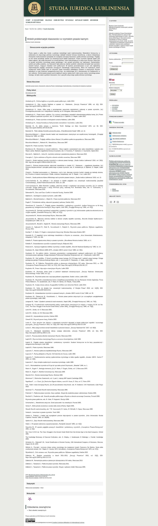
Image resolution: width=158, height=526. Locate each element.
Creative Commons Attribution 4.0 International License (68, 522)
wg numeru (115, 105)
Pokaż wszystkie (119, 122)
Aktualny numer (82, 20)
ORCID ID (112, 27)
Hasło (111, 63)
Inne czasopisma (117, 110)
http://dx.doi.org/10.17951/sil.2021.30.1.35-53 (41, 475)
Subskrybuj (115, 190)
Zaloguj (48, 20)
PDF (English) (30, 92)
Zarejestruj (59, 20)
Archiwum (94, 20)
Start (28, 20)
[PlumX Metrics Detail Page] (29, 498)
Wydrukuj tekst (116, 133)
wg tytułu (114, 109)
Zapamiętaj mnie (116, 66)
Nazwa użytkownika (115, 59)
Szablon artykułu (33, 22)
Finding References (118, 141)
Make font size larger (118, 201)
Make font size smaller (111, 201)
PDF (35, 92)
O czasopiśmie (38, 20)
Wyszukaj (69, 20)
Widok (114, 189)
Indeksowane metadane (119, 135)
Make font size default (114, 201)
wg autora (115, 107)
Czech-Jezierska (48, 29)
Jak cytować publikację (119, 138)
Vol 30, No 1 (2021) (36, 29)
